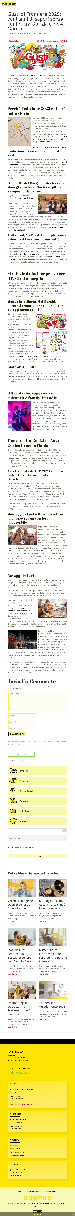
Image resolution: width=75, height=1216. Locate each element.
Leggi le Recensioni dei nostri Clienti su (37, 1192)
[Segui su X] (40, 1197)
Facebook (29, 667)
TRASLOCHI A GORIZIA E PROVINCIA (22, 1104)
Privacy (27, 1203)
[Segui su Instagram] (30, 1198)
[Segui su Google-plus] (44, 1198)
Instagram (38, 667)
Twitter (48, 667)
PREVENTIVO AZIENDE (21, 760)
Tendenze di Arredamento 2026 (52, 1005)
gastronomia (49, 742)
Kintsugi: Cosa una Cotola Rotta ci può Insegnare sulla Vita (52, 904)
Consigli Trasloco (33, 33)
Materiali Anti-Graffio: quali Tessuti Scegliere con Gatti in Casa (19, 955)
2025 (30, 742)
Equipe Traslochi (14, 33)
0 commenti (42, 33)
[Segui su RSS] (49, 1198)
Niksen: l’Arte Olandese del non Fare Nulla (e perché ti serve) (53, 955)
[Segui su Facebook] (25, 1198)
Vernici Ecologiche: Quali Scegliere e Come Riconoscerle (21, 904)
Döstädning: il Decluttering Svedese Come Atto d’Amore (21, 1008)
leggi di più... (12, 921)
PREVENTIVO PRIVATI (21, 754)
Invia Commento (17, 734)
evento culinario (38, 742)
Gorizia (57, 742)
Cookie (35, 1203)
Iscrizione (37, 856)
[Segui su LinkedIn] (35, 1198)
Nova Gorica (19, 744)
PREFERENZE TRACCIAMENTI (50, 1203)
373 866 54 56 (22, 1072)
